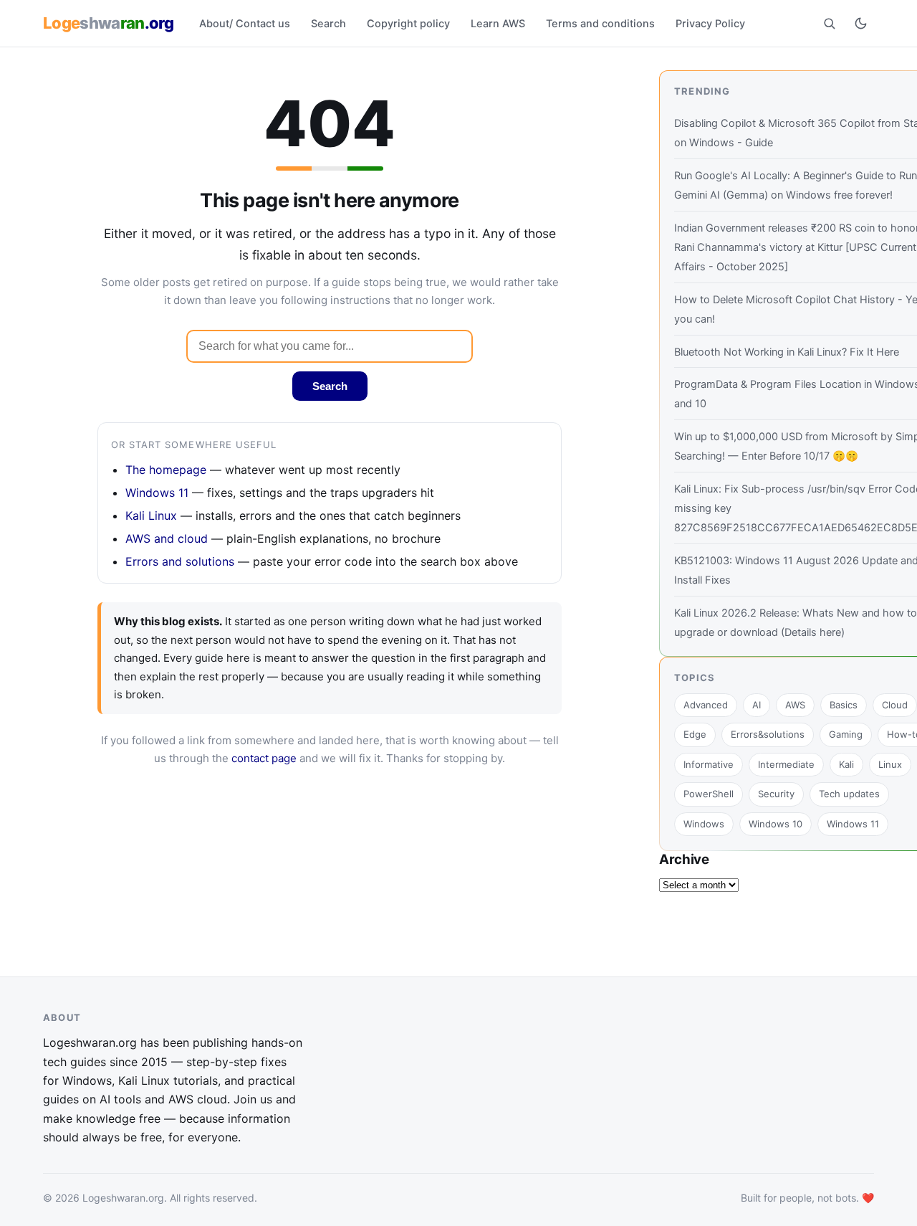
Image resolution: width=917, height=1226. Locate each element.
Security (776, 793)
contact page (264, 758)
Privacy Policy (710, 23)
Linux (890, 764)
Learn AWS (498, 23)
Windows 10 (775, 824)
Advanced (705, 705)
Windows (703, 824)
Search (328, 23)
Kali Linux (151, 515)
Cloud (895, 705)
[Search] (828, 23)
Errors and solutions (179, 561)
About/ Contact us (244, 23)
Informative (708, 764)
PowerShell (708, 793)
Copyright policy (408, 23)
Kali (846, 764)
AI (756, 705)
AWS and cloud (166, 538)
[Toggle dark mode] (860, 23)
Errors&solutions (768, 734)
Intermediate (786, 764)
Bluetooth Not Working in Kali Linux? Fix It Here (786, 352)
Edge (694, 734)
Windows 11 (156, 492)
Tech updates (849, 793)
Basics (844, 705)
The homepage (165, 469)
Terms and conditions (600, 23)
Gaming (846, 734)
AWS (795, 705)
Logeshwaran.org (123, 1198)
